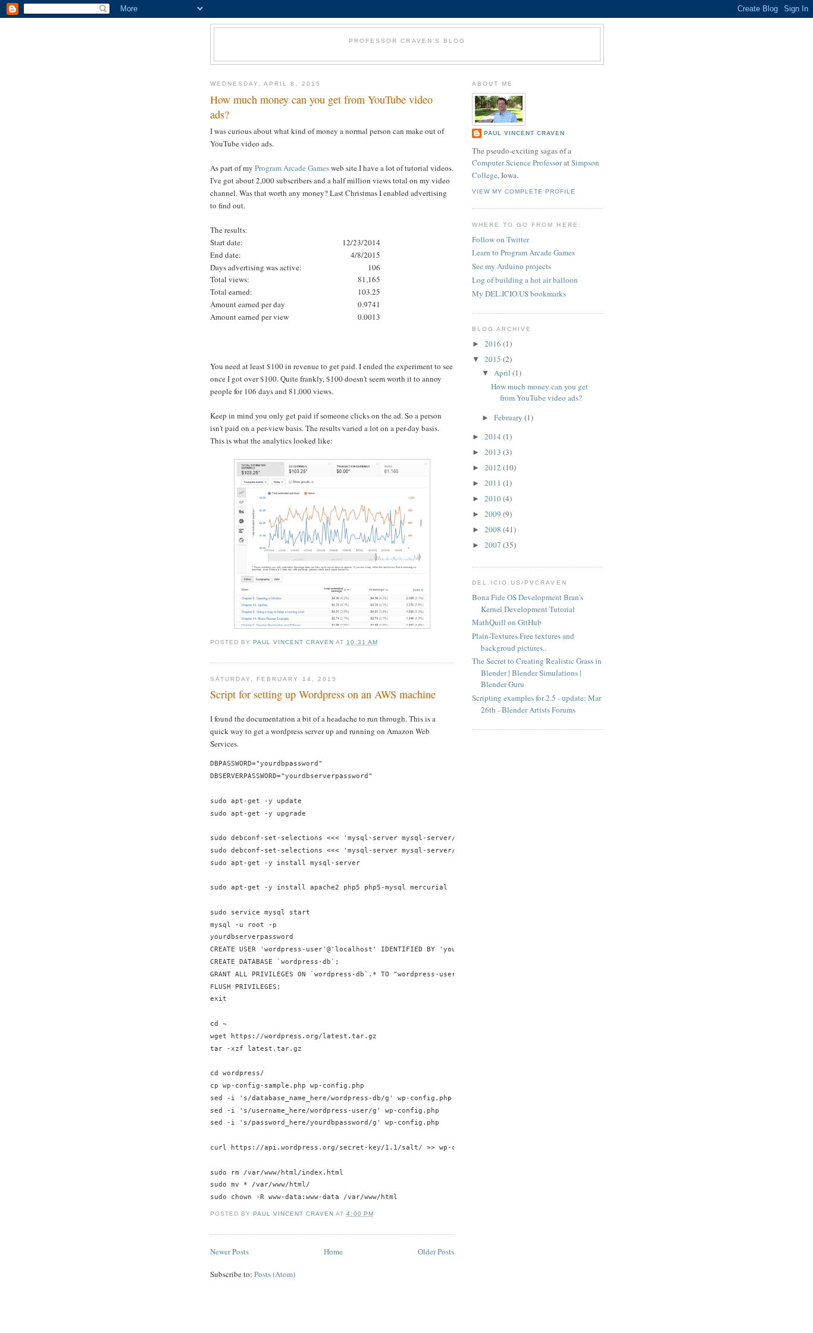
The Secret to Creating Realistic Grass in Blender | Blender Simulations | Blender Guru (537, 672)
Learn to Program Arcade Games (523, 252)
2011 (493, 482)
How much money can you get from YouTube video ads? (321, 106)
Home (333, 1251)
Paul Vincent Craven (524, 133)
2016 (493, 343)
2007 (493, 544)
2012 (493, 467)
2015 (493, 359)
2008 (493, 529)
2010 (493, 498)
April (503, 372)
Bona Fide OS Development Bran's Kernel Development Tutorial (527, 603)
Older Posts (436, 1251)
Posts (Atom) (274, 1274)
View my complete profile (524, 191)
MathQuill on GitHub (507, 622)
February (509, 417)
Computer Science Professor (517, 162)
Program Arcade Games (292, 168)
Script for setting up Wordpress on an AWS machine (323, 694)
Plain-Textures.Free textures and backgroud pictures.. (523, 641)
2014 (493, 436)
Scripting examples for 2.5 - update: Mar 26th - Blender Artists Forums (536, 703)
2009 (493, 513)
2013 (493, 452)
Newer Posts (229, 1251)
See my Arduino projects (511, 266)
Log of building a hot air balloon (525, 279)
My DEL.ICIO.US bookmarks (519, 293)
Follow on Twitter (500, 239)
